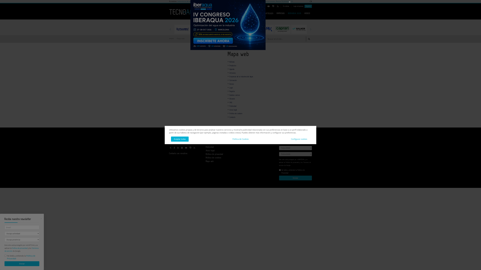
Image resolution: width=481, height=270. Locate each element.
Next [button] (310, 29)
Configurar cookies (299, 139)
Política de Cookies (240, 139)
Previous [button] (170, 29)
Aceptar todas (180, 139)
